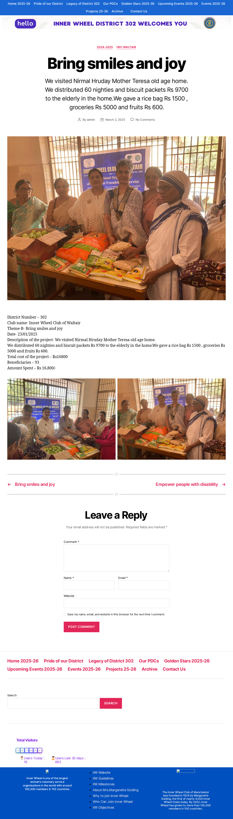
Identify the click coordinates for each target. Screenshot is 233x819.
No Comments (145, 119)
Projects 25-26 (97, 11)
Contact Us (139, 11)
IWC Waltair (126, 47)
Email (123, 578)
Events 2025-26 (213, 3)
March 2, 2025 (115, 119)
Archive (117, 11)
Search (11, 695)
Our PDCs (110, 3)
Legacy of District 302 (83, 3)
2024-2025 (105, 47)
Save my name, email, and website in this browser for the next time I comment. (116, 614)
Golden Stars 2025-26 (137, 3)
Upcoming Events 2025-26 (178, 3)
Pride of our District (48, 3)
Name (69, 578)
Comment (71, 542)
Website (69, 596)
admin (91, 119)
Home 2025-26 (19, 3)
